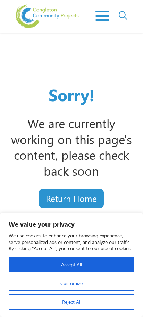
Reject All (71, 302)
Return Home (71, 198)
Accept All (71, 264)
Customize (71, 283)
